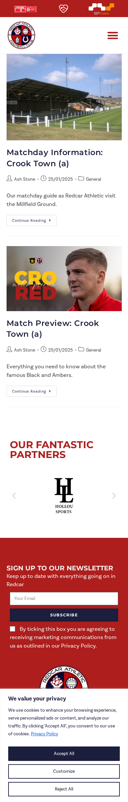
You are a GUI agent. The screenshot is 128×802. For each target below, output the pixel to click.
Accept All (64, 753)
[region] (64, 745)
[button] (113, 35)
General (93, 179)
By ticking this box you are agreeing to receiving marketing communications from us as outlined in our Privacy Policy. (63, 637)
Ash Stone (24, 179)
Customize (64, 771)
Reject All (64, 789)
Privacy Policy (44, 734)
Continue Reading (34, 219)
